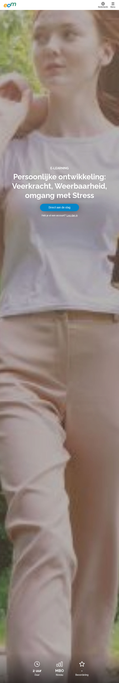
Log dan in (72, 215)
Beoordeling (81, 674)
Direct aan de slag (59, 207)
